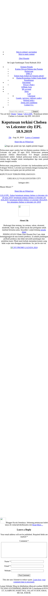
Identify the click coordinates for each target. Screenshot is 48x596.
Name (7, 561)
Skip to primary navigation (26, 52)
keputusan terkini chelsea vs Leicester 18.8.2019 (28, 200)
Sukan (12, 195)
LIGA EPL (4, 195)
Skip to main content (26, 54)
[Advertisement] (24, 24)
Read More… (37, 525)
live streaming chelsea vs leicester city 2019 (24, 202)
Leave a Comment (32, 137)
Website (7, 571)
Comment (24, 541)
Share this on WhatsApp (24, 142)
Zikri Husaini (24, 58)
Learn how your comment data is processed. (29, 581)
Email (7, 566)
